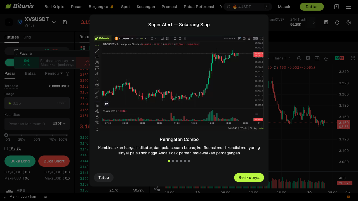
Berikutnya (249, 177)
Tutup (103, 177)
